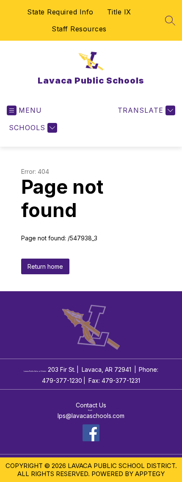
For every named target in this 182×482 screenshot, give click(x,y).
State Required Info (60, 12)
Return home (45, 266)
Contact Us (91, 405)
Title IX (119, 12)
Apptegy (150, 474)
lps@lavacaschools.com (91, 415)
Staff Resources (79, 29)
